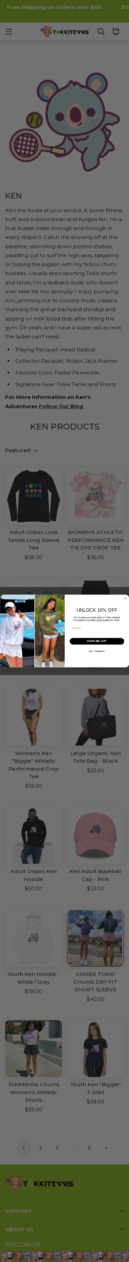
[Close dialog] (125, 598)
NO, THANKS (97, 651)
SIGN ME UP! (97, 641)
